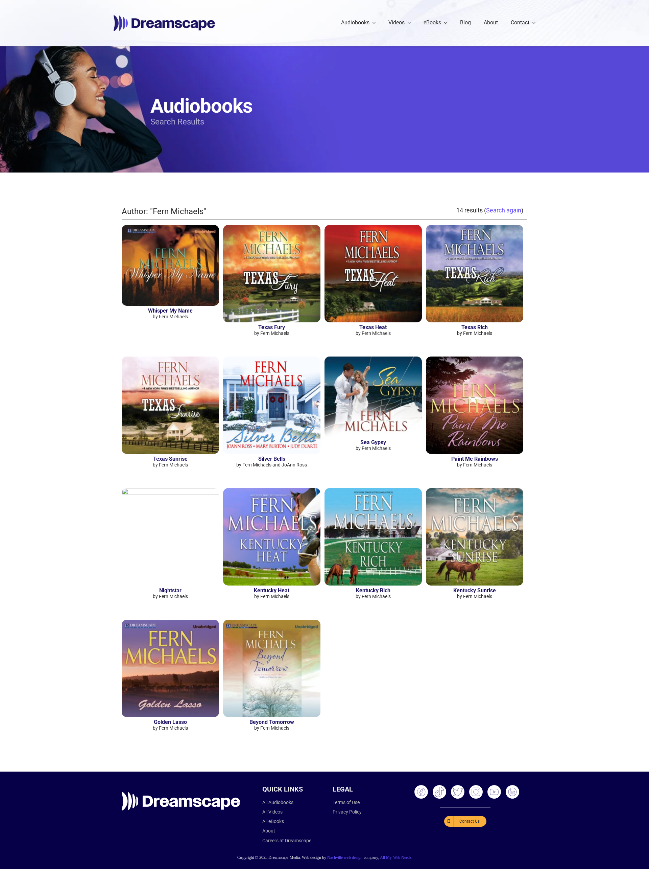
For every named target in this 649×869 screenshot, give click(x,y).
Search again (503, 210)
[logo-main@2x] (164, 18)
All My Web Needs (396, 857)
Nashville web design (344, 857)
